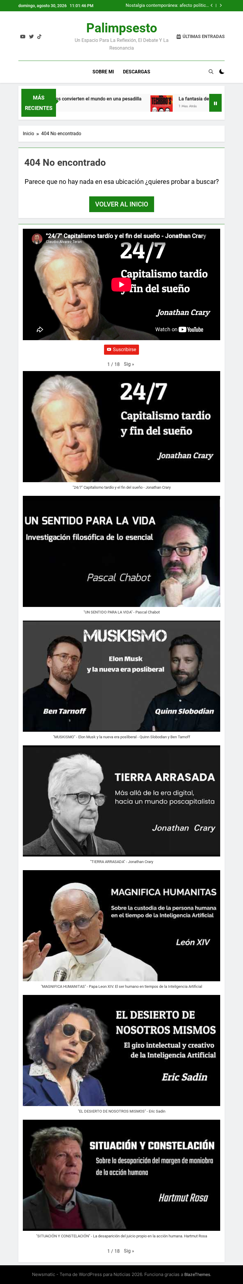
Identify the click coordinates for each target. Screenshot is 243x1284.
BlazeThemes (197, 1274)
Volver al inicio (121, 204)
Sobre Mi (103, 72)
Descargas (136, 72)
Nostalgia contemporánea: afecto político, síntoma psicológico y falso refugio (168, 5)
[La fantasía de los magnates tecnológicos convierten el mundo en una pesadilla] (150, 106)
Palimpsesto (121, 27)
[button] (129, 364)
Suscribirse (124, 349)
